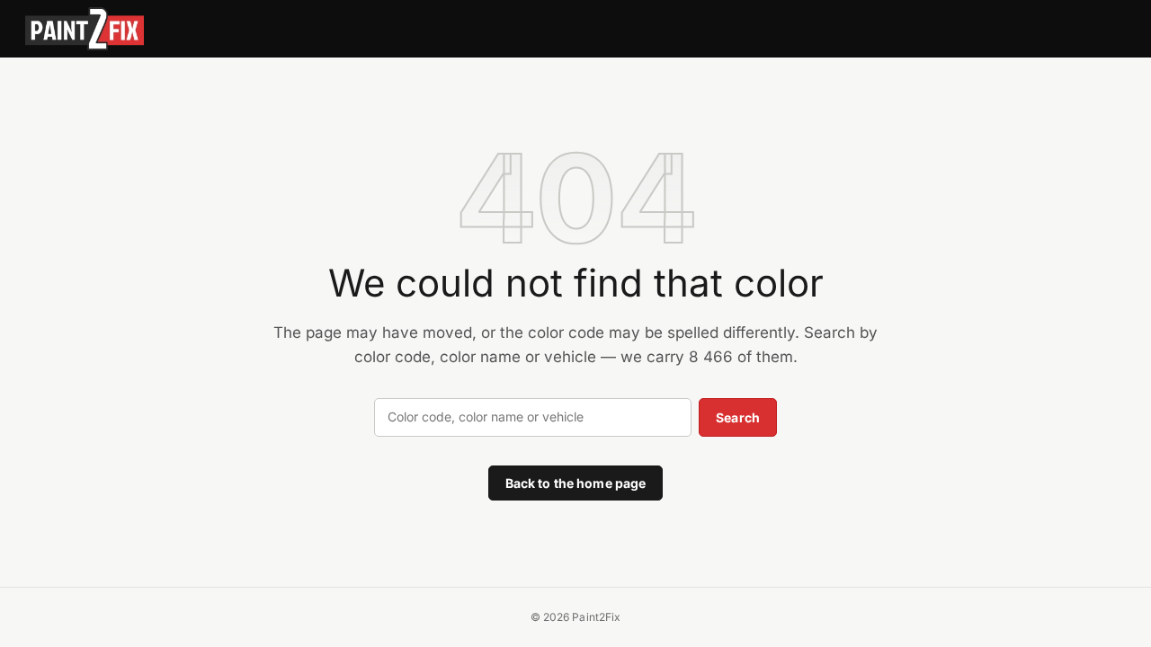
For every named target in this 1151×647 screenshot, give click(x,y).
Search (738, 417)
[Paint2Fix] (84, 28)
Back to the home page (576, 483)
